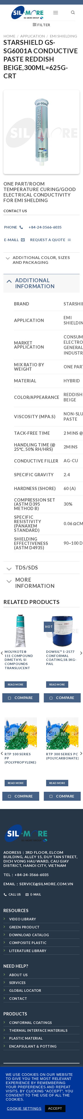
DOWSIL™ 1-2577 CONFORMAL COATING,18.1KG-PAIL (61, 658)
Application (32, 36)
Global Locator (25, 990)
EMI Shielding (63, 36)
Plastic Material (26, 1038)
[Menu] (56, 12)
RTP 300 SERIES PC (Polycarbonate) (62, 756)
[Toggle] (7, 259)
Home (9, 36)
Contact (18, 999)
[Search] (73, 12)
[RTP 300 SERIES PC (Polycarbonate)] (62, 733)
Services (17, 983)
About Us (18, 975)
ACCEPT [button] (55, 1108)
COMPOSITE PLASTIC (28, 943)
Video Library (22, 919)
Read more (16, 684)
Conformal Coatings (30, 1023)
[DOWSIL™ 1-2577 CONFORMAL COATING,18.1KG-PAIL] (62, 631)
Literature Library (28, 951)
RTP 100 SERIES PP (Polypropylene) (20, 758)
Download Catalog (29, 935)
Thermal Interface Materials (38, 1030)
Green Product (24, 927)
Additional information (35, 283)
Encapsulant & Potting (33, 1046)
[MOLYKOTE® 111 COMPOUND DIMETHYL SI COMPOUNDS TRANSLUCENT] (21, 631)
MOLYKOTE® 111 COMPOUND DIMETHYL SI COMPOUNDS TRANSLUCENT (19, 660)
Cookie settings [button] (24, 1109)
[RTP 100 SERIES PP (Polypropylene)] (21, 733)
